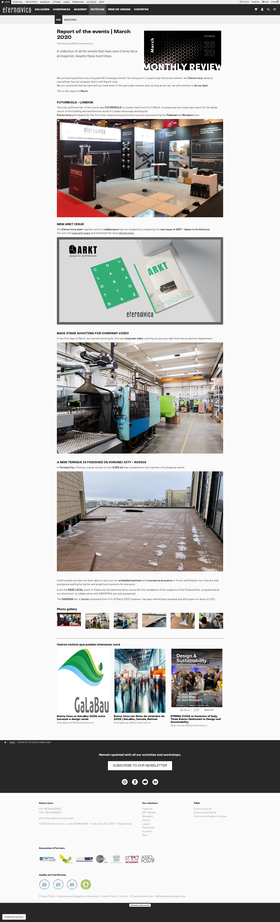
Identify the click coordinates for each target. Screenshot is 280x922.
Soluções (42, 9)
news (58, 19)
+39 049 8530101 (52, 809)
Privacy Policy (47, 896)
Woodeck (147, 816)
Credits (123, 896)
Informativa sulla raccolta (140, 905)
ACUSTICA (91, 2)
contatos (141, 9)
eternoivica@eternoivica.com (56, 818)
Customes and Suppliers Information (78, 896)
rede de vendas (119, 9)
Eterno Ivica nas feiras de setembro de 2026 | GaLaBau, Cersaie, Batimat (139, 718)
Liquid (145, 824)
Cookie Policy (109, 896)
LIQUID (66, 2)
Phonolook (148, 827)
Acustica (147, 831)
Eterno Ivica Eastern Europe (210, 816)
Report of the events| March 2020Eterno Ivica (16, 9)
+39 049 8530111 (52, 812)
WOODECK (45, 2)
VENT (101, 2)
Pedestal (147, 809)
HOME (7, 2)
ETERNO (57, 2)
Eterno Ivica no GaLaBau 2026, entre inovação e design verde (81, 718)
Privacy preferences (141, 896)
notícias (97, 9)
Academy (80, 9)
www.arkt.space (81, 233)
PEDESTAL (18, 2)
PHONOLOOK (78, 2)
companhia (61, 9)
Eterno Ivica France (205, 812)
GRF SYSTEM (31, 2)
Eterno (146, 820)
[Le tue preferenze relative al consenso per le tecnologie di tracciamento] (14, 917)
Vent (145, 835)
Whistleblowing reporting (170, 896)
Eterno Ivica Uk (202, 809)
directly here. (126, 233)
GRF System (149, 812)
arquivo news (70, 19)
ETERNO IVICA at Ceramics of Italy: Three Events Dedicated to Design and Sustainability (196, 719)
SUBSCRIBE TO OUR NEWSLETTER (140, 765)
